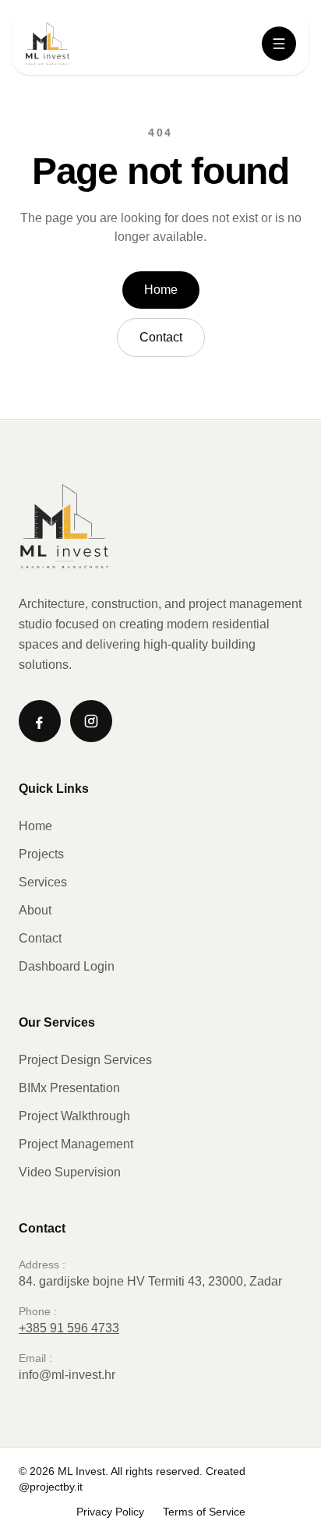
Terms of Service (204, 1511)
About (35, 910)
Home (161, 289)
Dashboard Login (67, 966)
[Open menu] (279, 44)
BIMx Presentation (69, 1088)
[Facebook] (40, 721)
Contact (160, 337)
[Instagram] (91, 721)
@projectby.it (51, 1486)
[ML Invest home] (47, 43)
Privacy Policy (110, 1511)
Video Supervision (70, 1172)
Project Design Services (85, 1059)
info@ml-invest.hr (67, 1374)
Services (43, 882)
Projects (41, 854)
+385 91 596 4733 (69, 1328)
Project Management (76, 1144)
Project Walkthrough (74, 1116)
